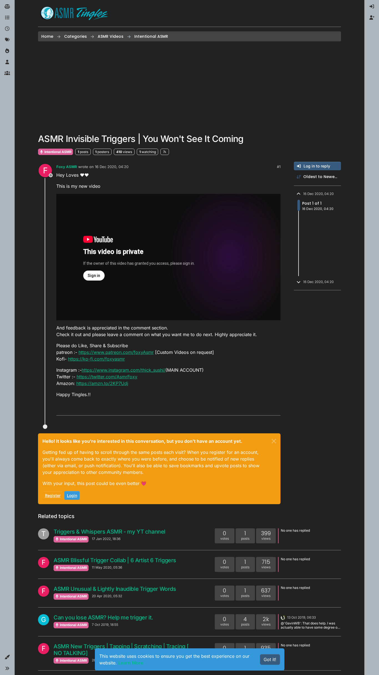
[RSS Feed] (164, 152)
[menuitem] (372, 6)
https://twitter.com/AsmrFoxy (107, 376)
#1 (279, 166)
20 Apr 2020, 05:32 (107, 596)
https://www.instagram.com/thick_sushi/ (123, 370)
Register (52, 495)
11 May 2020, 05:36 (107, 567)
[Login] (372, 6)
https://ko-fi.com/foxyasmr (96, 359)
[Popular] (7, 51)
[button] (7, 657)
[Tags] (7, 40)
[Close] (274, 441)
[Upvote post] (255, 408)
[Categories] (7, 17)
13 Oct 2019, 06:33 (301, 617)
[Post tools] (276, 408)
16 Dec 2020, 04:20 (111, 166)
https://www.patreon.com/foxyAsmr (116, 352)
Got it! (270, 659)
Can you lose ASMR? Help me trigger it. (103, 617)
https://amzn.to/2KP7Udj (102, 383)
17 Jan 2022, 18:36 (106, 539)
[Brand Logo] (74, 13)
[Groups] (7, 73)
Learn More (130, 663)
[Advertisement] (189, 87)
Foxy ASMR (66, 166)
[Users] (7, 62)
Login (72, 495)
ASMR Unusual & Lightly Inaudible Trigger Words (115, 589)
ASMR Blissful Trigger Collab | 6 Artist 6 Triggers (115, 560)
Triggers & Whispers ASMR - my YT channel (109, 531)
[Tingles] (283, 617)
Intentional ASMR (58, 152)
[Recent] (7, 28)
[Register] (372, 17)
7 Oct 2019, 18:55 (105, 624)
